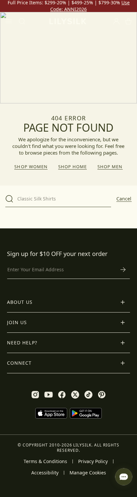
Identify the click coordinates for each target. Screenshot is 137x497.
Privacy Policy (93, 461)
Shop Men (109, 167)
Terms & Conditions (45, 461)
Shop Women (30, 167)
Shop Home (72, 167)
